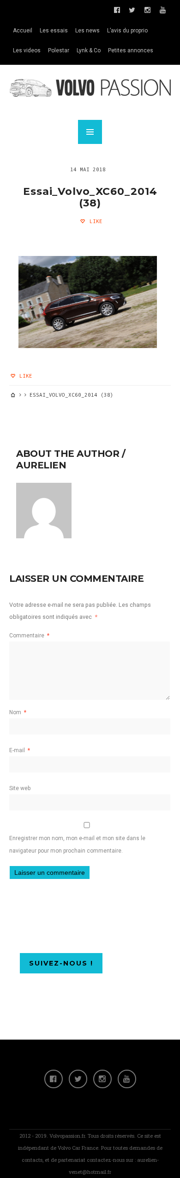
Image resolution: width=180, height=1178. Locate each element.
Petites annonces (130, 50)
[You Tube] (127, 1079)
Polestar (58, 50)
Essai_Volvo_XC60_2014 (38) (90, 197)
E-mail (19, 750)
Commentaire (29, 635)
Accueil (22, 30)
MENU (90, 132)
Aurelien (41, 465)
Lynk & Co (89, 50)
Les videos (27, 50)
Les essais (54, 30)
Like (94, 221)
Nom (17, 712)
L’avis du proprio (127, 30)
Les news (87, 30)
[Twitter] (78, 1079)
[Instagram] (102, 1079)
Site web (19, 788)
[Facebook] (53, 1079)
